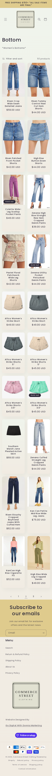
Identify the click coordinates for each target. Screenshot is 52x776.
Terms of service (19, 765)
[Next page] (41, 596)
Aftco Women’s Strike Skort (13, 319)
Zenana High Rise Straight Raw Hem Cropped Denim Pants (38, 218)
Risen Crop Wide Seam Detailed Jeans (13, 103)
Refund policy (23, 760)
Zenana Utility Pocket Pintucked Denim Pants (39, 276)
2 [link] (26, 596)
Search (9, 648)
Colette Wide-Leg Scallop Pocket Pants (13, 211)
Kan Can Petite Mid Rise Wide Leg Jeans (38, 513)
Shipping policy (36, 765)
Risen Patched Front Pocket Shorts (13, 161)
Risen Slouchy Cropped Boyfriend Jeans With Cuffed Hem (13, 519)
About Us (10, 666)
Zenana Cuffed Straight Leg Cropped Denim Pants (38, 461)
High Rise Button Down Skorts (38, 161)
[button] (5, 19)
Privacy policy (38, 760)
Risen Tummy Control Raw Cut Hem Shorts (38, 105)
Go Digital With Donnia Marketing (24, 725)
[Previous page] (11, 596)
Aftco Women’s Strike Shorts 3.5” (13, 405)
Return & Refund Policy (17, 654)
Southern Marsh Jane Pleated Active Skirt (13, 450)
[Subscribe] (43, 633)
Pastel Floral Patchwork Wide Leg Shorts (13, 276)
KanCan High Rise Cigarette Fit (13, 573)
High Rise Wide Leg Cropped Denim (39, 576)
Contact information (27, 769)
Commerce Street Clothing (25, 757)
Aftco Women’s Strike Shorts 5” (13, 362)
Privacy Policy (13, 673)
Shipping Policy (13, 660)
